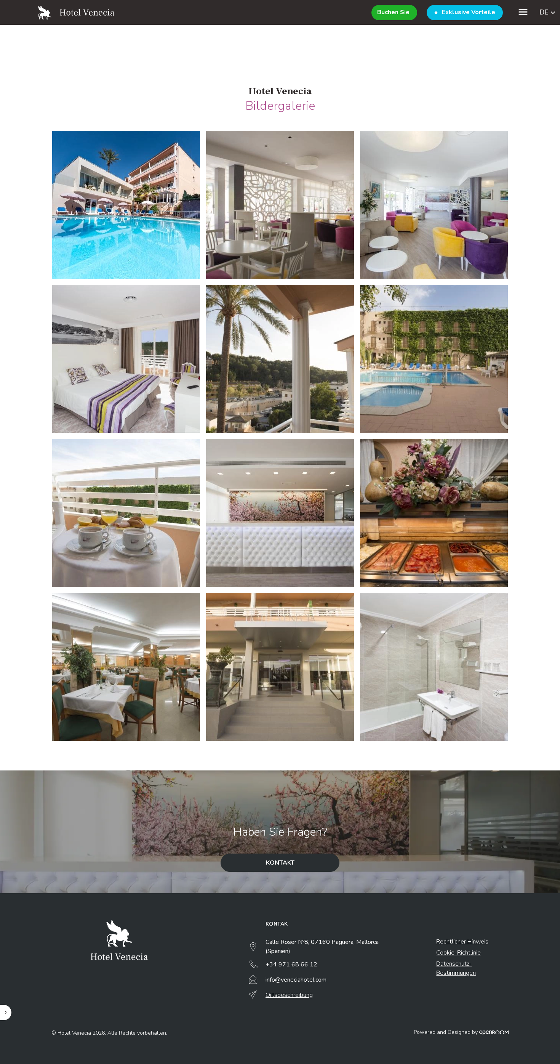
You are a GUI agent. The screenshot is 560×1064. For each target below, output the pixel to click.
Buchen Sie (393, 12)
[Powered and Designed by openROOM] (494, 1032)
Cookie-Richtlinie (458, 952)
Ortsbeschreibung (289, 995)
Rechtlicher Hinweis (462, 941)
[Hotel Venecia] (76, 12)
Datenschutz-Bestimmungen (456, 968)
